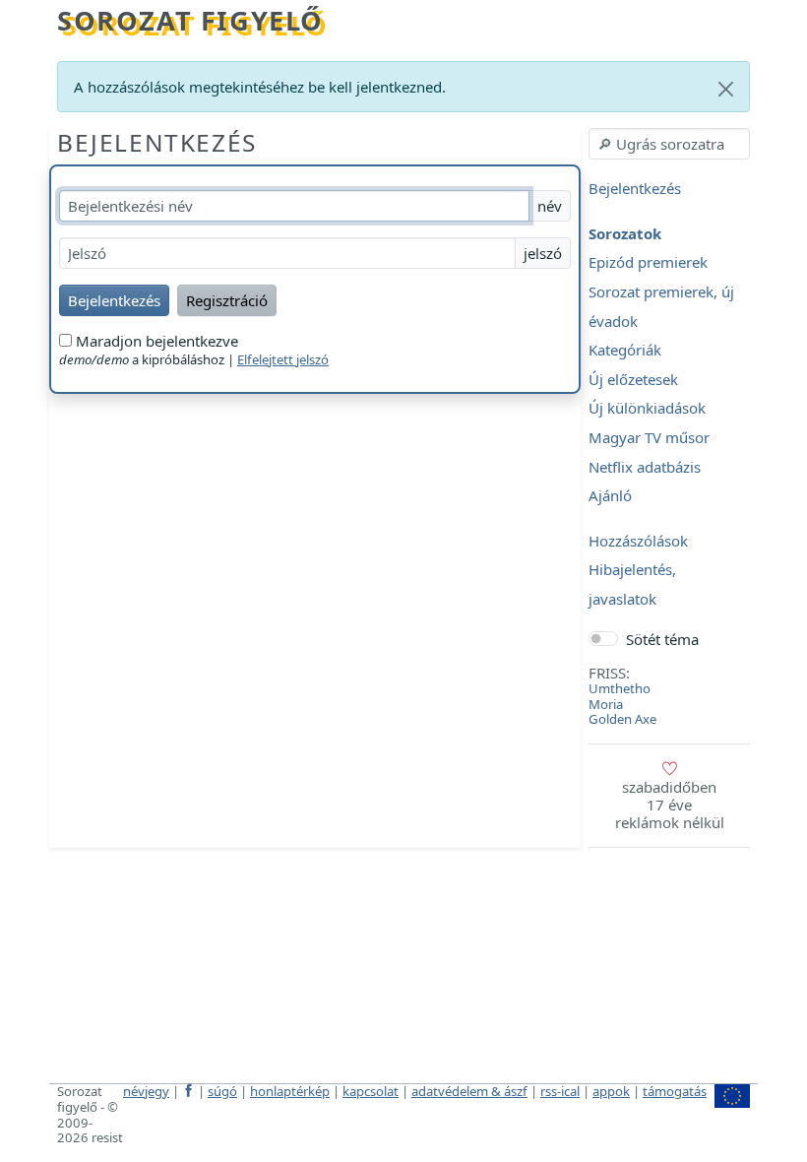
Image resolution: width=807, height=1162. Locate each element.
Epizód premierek (648, 263)
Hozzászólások (638, 540)
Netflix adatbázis (645, 467)
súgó (222, 1091)
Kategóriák (625, 350)
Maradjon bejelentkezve (155, 341)
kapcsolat (370, 1091)
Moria (606, 704)
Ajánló (610, 496)
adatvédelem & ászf (469, 1091)
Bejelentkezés (157, 142)
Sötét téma (662, 639)
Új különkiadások (647, 409)
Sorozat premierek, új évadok (661, 306)
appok (611, 1091)
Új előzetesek (633, 379)
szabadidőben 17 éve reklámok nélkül (669, 804)
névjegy (146, 1091)
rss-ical (560, 1091)
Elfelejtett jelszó (283, 359)
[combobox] (669, 144)
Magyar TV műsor (649, 437)
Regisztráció (227, 300)
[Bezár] (726, 89)
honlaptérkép (290, 1091)
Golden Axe (622, 719)
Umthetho (620, 688)
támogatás (675, 1091)
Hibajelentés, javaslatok (632, 585)
